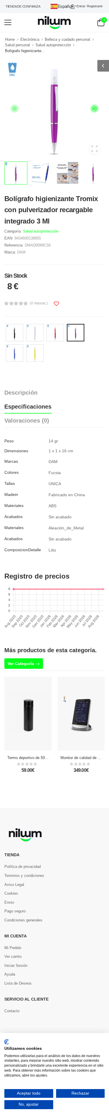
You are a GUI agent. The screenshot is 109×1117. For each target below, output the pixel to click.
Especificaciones (27, 406)
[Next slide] (94, 108)
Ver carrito (13, 956)
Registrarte (95, 6)
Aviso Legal (14, 884)
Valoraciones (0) (26, 420)
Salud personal (17, 45)
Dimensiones (16, 450)
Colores (11, 472)
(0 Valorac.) (39, 303)
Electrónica (29, 39)
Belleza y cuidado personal (67, 39)
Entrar (80, 6)
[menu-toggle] (7, 22)
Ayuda (9, 974)
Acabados (13, 516)
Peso (9, 441)
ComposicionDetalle (22, 549)
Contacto (11, 1011)
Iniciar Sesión (15, 965)
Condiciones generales (23, 920)
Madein (11, 494)
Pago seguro (15, 911)
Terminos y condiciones (24, 875)
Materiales (14, 505)
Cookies (11, 893)
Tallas (9, 483)
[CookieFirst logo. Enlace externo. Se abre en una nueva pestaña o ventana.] (6, 1042)
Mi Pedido (12, 948)
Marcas (11, 461)
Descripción (20, 392)
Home (10, 39)
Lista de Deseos (18, 983)
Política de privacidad (22, 866)
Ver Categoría (21, 663)
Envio (9, 902)
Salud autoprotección (53, 45)
